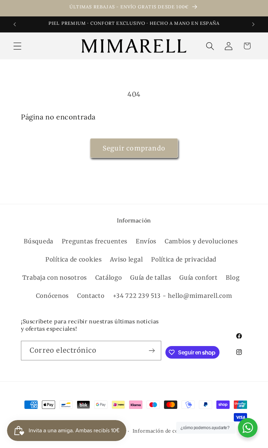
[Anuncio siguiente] (253, 24)
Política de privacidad (183, 259)
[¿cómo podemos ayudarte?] (248, 428)
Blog (232, 277)
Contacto (91, 296)
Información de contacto (163, 431)
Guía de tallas (150, 277)
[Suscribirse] (151, 350)
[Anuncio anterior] (14, 24)
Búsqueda (38, 241)
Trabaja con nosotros (54, 277)
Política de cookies (73, 259)
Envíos (146, 241)
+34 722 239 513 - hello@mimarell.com (172, 296)
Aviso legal (126, 259)
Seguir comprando (134, 148)
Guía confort (198, 277)
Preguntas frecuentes (94, 241)
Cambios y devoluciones (201, 241)
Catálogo (108, 277)
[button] (17, 46)
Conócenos (52, 296)
